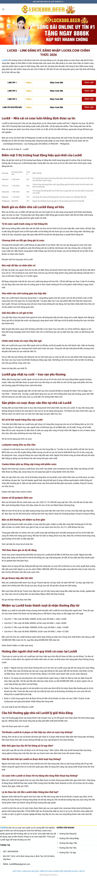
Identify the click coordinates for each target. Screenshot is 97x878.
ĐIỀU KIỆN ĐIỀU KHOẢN (68, 871)
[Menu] (3, 9)
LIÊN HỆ (82, 871)
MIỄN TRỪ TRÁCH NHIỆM (49, 871)
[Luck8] (48, 9)
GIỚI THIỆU (17, 871)
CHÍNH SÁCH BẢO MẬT (30, 871)
